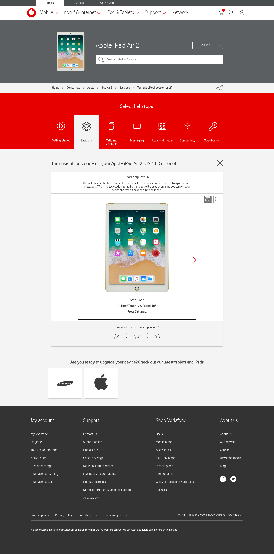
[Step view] (208, 199)
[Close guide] (220, 163)
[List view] (217, 199)
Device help (73, 87)
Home (55, 87)
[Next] (194, 260)
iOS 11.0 (205, 45)
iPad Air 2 (107, 87)
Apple (90, 87)
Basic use (124, 87)
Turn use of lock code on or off (154, 87)
